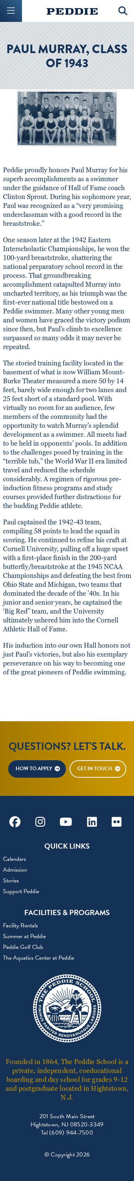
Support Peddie (21, 891)
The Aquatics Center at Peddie (38, 957)
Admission (15, 869)
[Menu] (11, 11)
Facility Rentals (20, 925)
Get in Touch (94, 768)
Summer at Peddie (24, 936)
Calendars (14, 859)
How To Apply (34, 768)
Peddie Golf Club (23, 947)
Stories (11, 880)
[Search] (123, 11)
